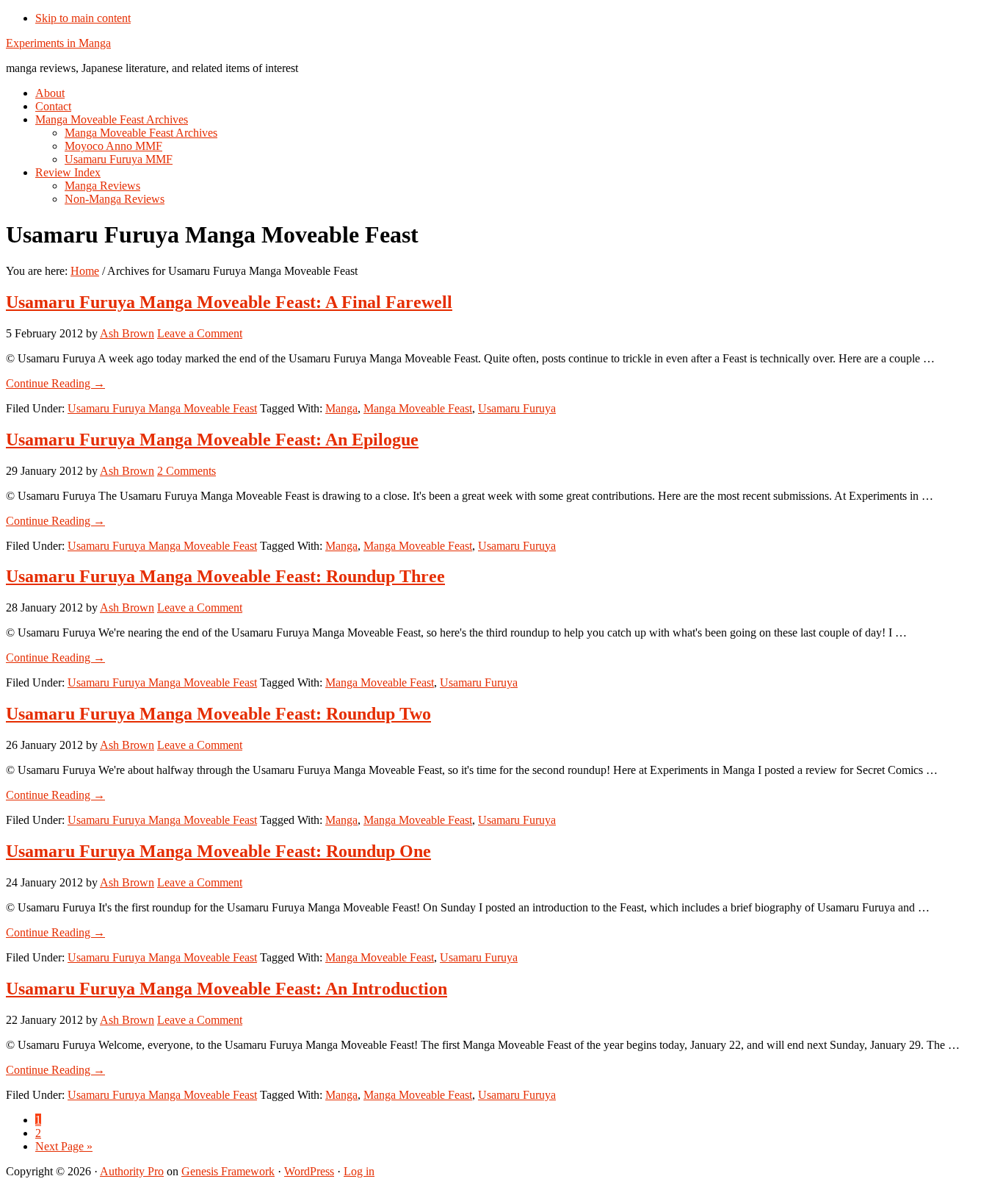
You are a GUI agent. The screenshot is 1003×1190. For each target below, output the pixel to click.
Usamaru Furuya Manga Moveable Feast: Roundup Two (218, 713)
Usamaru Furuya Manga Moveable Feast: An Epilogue (212, 439)
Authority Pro (132, 1171)
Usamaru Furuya (517, 408)
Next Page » (64, 1146)
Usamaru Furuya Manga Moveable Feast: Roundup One (218, 851)
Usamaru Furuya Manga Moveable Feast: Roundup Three (225, 576)
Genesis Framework (228, 1171)
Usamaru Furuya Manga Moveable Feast (162, 408)
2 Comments (186, 471)
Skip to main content (83, 18)
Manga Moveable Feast (417, 408)
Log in (359, 1171)
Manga (341, 408)
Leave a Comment (199, 333)
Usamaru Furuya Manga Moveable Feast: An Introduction (226, 988)
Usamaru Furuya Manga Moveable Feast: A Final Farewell (229, 302)
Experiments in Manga (58, 43)
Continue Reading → (55, 383)
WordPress (309, 1171)
